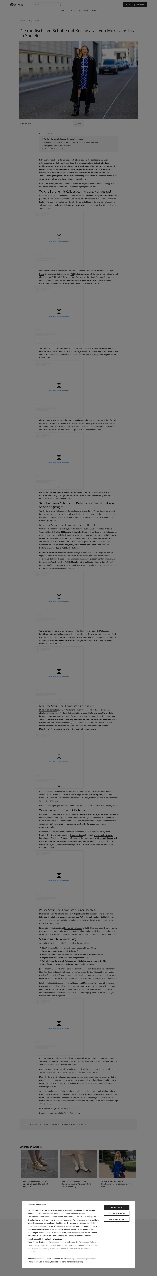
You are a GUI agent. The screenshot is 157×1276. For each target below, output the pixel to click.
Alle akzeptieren (116, 1207)
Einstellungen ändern (116, 1219)
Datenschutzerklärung (74, 1262)
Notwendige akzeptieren (116, 1213)
